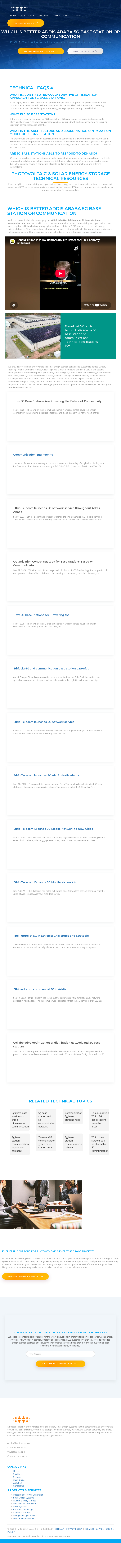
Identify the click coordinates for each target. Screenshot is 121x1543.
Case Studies (61, 15)
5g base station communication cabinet (73, 1142)
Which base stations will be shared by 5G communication (99, 1144)
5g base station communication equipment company (20, 1144)
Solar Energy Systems (23, 1497)
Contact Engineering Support (24, 1276)
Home (13, 15)
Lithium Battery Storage (24, 1500)
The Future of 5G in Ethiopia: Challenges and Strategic (51, 935)
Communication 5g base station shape (73, 1116)
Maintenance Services (23, 1518)
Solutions (27, 15)
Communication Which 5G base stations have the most (100, 1119)
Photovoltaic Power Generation (28, 1494)
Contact (78, 15)
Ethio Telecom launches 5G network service (43, 722)
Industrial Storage (21, 1512)
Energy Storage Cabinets (25, 1515)
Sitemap (59, 1528)
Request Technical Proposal (39, 51)
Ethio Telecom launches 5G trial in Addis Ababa (46, 775)
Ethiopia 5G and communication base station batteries (51, 668)
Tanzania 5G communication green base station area (46, 1142)
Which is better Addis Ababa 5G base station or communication (67, 42)
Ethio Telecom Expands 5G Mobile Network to (45, 882)
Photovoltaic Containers (24, 1503)
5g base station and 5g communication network (46, 1119)
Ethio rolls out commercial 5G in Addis (39, 989)
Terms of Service (94, 1528)
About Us (17, 1482)
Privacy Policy (74, 1528)
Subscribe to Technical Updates (59, 1363)
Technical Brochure (23, 23)
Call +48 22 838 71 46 (83, 51)
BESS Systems (20, 1506)
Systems (43, 15)
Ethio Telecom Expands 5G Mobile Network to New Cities (53, 829)
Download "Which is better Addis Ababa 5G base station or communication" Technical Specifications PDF (81, 336)
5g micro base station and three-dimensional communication (20, 1119)
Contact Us (18, 1485)
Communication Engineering (33, 454)
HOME (13, 42)
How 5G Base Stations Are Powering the (41, 615)
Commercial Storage (23, 1509)
